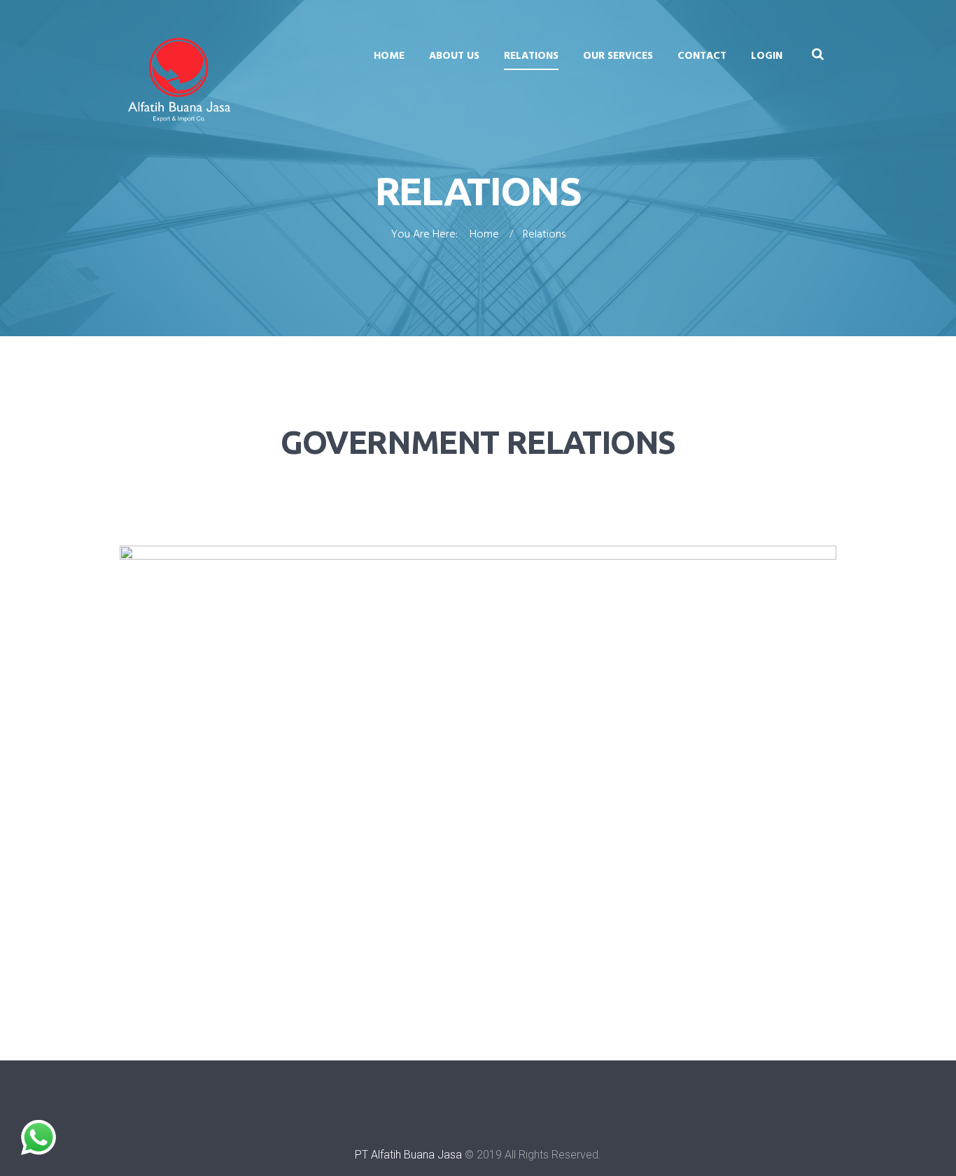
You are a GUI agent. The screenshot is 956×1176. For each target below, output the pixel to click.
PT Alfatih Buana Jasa (408, 1154)
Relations (531, 56)
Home (389, 56)
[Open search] (817, 53)
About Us (454, 56)
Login (766, 56)
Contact (701, 56)
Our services (618, 56)
